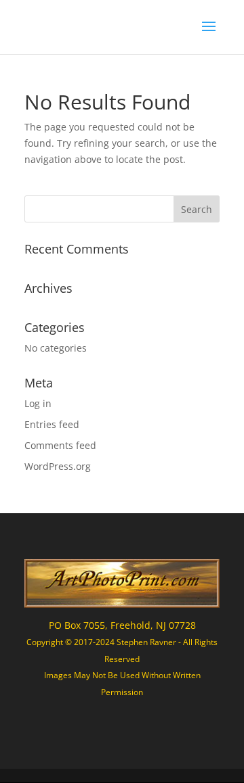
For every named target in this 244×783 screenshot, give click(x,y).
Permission (122, 692)
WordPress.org (57, 466)
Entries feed (51, 424)
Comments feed (60, 445)
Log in (38, 403)
